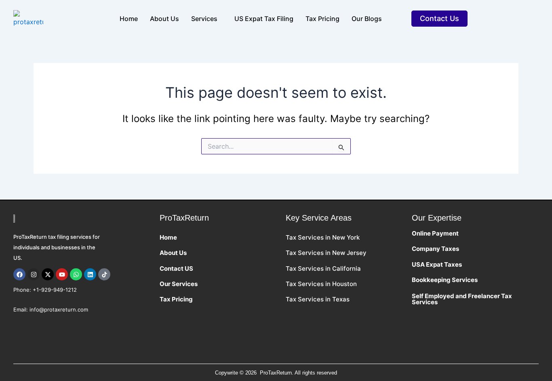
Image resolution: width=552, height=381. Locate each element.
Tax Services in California (323, 268)
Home (129, 19)
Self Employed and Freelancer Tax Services (462, 299)
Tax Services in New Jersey (327, 253)
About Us (173, 253)
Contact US (176, 268)
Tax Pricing (322, 19)
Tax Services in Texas (318, 299)
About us (164, 19)
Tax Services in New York (323, 237)
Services (204, 19)
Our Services (179, 284)
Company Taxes (436, 249)
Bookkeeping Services (445, 280)
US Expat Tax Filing (263, 19)
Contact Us (439, 18)
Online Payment (436, 233)
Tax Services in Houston (321, 284)
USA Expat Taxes (437, 264)
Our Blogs (367, 19)
